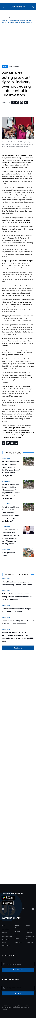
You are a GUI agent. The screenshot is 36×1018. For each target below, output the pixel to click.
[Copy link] (13, 102)
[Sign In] (33, 7)
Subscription (18, 942)
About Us (28, 929)
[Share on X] (26, 102)
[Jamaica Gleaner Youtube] (33, 909)
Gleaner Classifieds (7, 936)
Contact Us (29, 933)
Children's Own (6, 946)
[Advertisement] (18, 46)
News (10, 18)
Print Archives (5, 929)
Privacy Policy (29, 942)
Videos (28, 925)
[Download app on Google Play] (18, 898)
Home (3, 18)
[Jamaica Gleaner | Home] (18, 7)
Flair (16, 935)
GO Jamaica (18, 931)
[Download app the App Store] (18, 903)
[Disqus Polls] (18, 746)
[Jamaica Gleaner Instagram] (23, 909)
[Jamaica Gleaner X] (13, 909)
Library (3, 925)
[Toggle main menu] (4, 7)
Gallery (17, 938)
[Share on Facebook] (17, 102)
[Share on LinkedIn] (21, 102)
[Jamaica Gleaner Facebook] (3, 909)
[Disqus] (18, 796)
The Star (4, 933)
